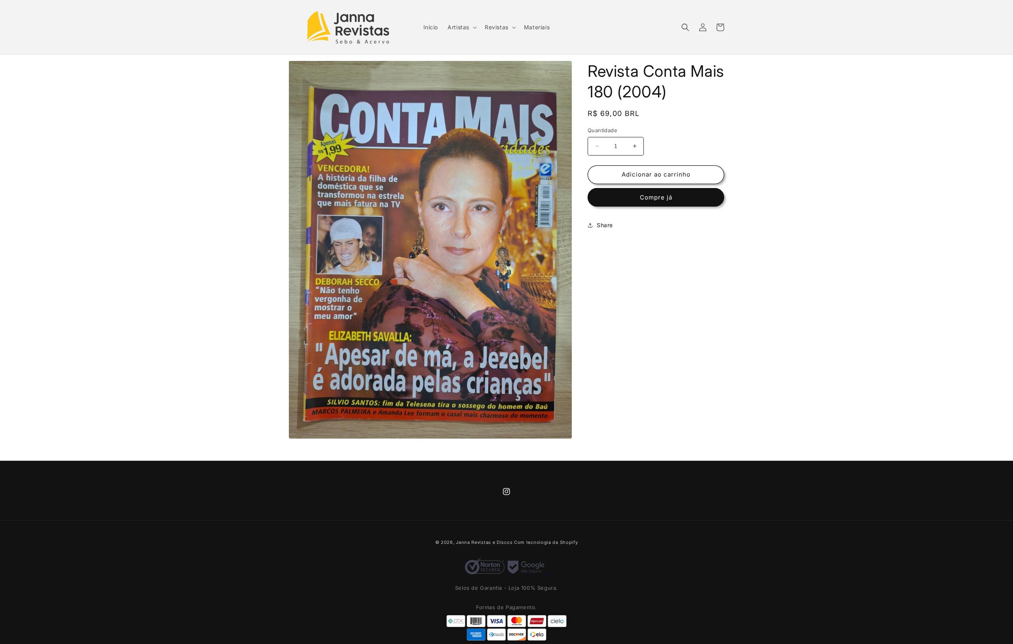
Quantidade (602, 130)
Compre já (656, 197)
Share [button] (605, 225)
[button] (461, 27)
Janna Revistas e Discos (484, 542)
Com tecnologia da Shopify (546, 542)
